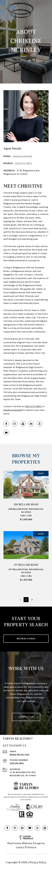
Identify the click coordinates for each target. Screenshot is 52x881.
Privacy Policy (37, 862)
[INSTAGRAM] (14, 424)
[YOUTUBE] (6, 432)
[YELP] (39, 424)
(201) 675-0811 (23, 163)
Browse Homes (26, 638)
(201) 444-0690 (16, 763)
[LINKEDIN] (31, 424)
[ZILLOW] (23, 424)
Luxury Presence (26, 847)
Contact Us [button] (26, 717)
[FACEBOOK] (6, 424)
